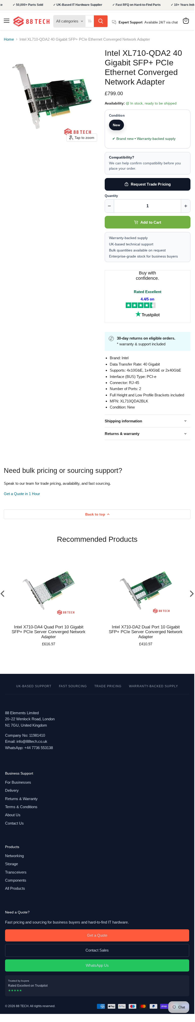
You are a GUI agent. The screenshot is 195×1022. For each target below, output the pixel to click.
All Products (15, 888)
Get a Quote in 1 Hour (22, 494)
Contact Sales (97, 950)
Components (15, 880)
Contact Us (14, 823)
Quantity (111, 196)
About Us (12, 815)
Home (9, 39)
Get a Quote (97, 935)
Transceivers (16, 872)
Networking (14, 856)
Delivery (12, 790)
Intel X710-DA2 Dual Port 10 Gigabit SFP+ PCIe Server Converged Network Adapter (146, 632)
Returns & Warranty (21, 799)
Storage (11, 864)
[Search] (100, 21)
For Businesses (18, 782)
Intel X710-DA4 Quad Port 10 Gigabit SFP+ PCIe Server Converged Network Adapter (48, 632)
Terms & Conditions (21, 807)
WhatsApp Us (97, 965)
